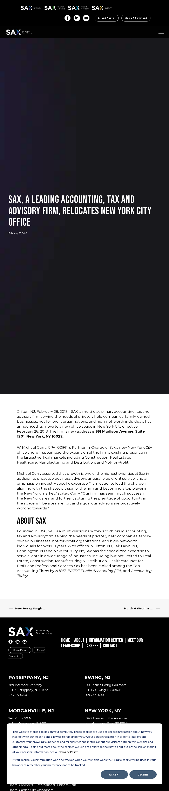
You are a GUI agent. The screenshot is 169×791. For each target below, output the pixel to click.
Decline (143, 774)
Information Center (106, 640)
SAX (23, 7)
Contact (110, 646)
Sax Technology (99, 8)
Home (65, 640)
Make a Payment (136, 18)
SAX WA (72, 7)
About (79, 640)
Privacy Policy (68, 752)
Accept (114, 774)
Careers (91, 646)
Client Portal (106, 18)
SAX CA (48, 7)
